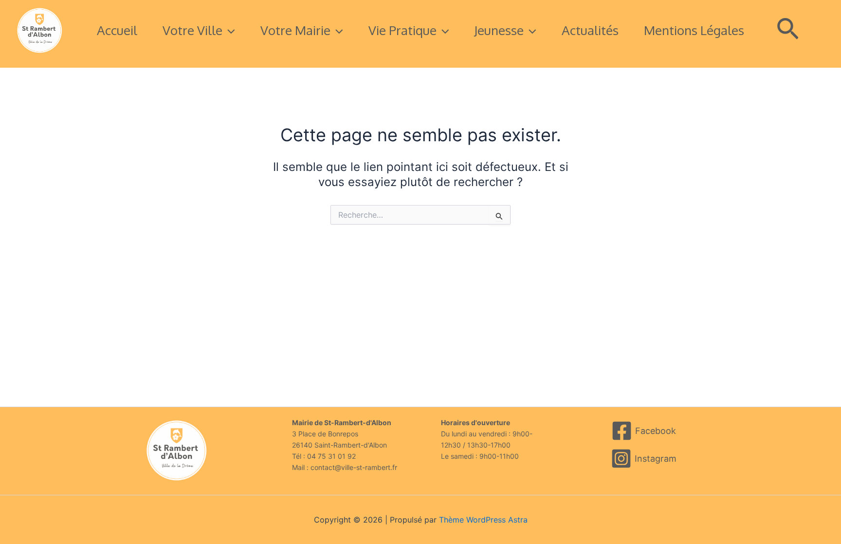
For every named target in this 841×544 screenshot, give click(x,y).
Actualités (590, 30)
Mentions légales (694, 30)
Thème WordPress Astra (483, 520)
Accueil (117, 30)
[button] (228, 30)
